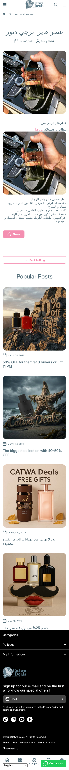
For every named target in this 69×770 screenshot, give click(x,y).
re (10, 13)
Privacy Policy (50, 707)
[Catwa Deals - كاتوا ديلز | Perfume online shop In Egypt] (34, 4)
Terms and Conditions (14, 709)
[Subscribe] (61, 699)
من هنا (39, 129)
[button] (64, 4)
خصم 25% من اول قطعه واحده (25, 628)
